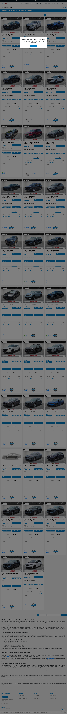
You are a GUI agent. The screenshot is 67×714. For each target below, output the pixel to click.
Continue (33, 45)
